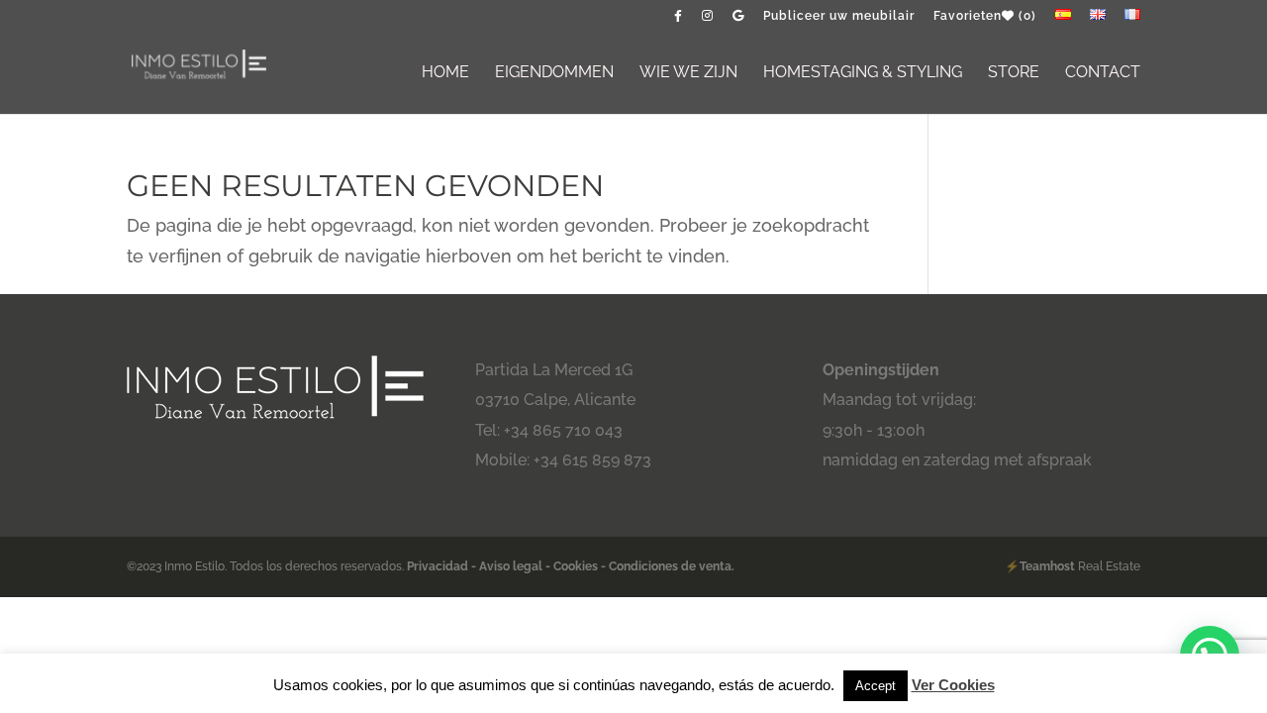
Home (445, 73)
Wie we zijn (688, 73)
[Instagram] (708, 20)
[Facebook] (678, 20)
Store (1013, 73)
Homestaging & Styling (862, 73)
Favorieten (984, 16)
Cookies (575, 566)
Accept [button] (875, 685)
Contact (1102, 73)
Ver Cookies (953, 684)
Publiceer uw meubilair (839, 16)
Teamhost (1047, 566)
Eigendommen (554, 73)
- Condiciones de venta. (667, 566)
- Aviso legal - (510, 566)
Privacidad (439, 566)
